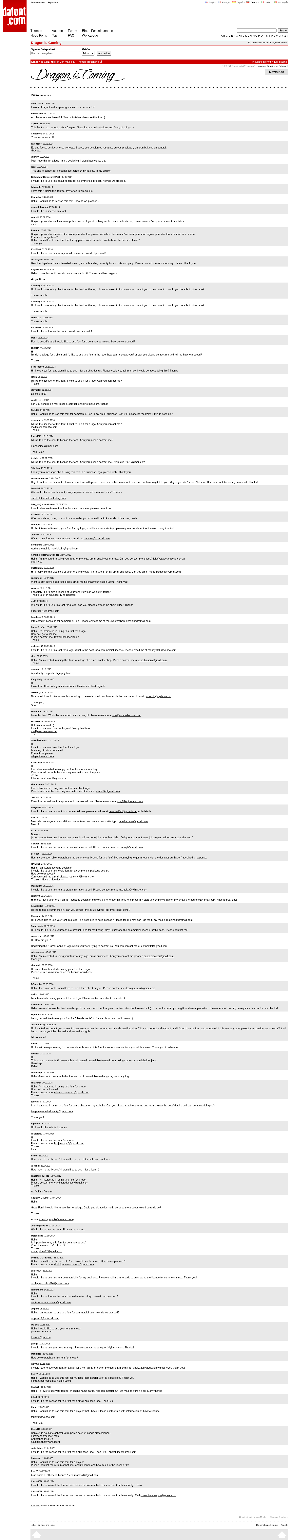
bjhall (34, 1397)
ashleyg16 (36, 1271)
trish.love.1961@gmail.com (129, 461)
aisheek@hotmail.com (97, 538)
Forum (72, 30)
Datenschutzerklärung (267, 1525)
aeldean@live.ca (39, 1225)
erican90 (35, 896)
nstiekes (35, 514)
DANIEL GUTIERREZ (41, 1257)
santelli (35, 217)
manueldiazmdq (39, 207)
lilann (34, 377)
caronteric (36, 144)
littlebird (35, 488)
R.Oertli (35, 1053)
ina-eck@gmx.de (40, 1337)
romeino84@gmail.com (179, 919)
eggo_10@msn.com (111, 1347)
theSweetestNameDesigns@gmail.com (128, 620)
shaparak (36, 965)
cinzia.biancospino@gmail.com (158, 1495)
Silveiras (35, 468)
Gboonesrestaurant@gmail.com (49, 778)
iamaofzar (36, 317)
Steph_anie (37, 926)
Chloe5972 (36, 133)
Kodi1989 (36, 249)
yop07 (34, 400)
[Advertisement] (102, 17)
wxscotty (36, 692)
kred (33, 167)
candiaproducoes (40, 1176)
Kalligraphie (280, 61)
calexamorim (37, 952)
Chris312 (35, 1429)
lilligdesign (37, 1072)
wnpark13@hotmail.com (45, 1318)
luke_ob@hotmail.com (43, 504)
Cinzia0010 (36, 1481)
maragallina (37, 1236)
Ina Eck (35, 1325)
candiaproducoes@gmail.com (71, 1182)
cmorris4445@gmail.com (123, 811)
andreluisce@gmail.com (122, 1451)
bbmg (34, 1407)
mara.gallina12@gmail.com (46, 1251)
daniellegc (36, 285)
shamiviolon (37, 784)
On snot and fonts (46, 1525)
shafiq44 (35, 524)
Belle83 (35, 410)
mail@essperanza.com (44, 426)
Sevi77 (34, 1374)
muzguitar (36, 886)
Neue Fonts (38, 35)
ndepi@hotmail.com (42, 756)
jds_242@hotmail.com (130, 801)
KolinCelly (36, 762)
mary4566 (36, 807)
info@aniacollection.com (126, 715)
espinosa (36, 1014)
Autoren (57, 30)
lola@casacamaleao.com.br (169, 558)
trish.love (36, 458)
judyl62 (35, 1364)
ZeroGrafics (37, 103)
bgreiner (35, 1123)
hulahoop (36, 1458)
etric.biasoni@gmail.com (152, 660)
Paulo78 (35, 1387)
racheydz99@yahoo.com (162, 650)
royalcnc (35, 864)
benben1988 (37, 367)
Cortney (35, 843)
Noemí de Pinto (39, 740)
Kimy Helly (36, 679)
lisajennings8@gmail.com (69, 1143)
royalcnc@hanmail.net (81, 876)
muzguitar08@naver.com (133, 889)
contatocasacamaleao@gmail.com (51, 1302)
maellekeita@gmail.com (64, 548)
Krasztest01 (37, 906)
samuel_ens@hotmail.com (83, 403)
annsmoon (36, 578)
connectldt (36, 936)
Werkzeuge (90, 35)
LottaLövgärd (38, 627)
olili (33, 817)
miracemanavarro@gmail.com (71, 1092)
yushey (35, 157)
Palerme (35, 230)
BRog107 (36, 854)
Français (226, 2)
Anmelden (35, 1505)
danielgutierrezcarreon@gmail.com (74, 1264)
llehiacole (36, 187)
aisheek (35, 534)
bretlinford (36, 545)
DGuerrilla (36, 984)
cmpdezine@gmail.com (44, 445)
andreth (35, 348)
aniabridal (36, 711)
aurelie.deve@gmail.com (133, 821)
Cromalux (36, 197)
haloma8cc (36, 1004)
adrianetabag (38, 1024)
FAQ (71, 35)
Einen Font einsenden (97, 30)
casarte (35, 588)
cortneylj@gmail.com (131, 847)
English (212, 2)
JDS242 (35, 797)
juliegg (34, 1343)
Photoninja (37, 568)
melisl (34, 994)
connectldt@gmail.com (154, 945)
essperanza (37, 420)
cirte (33, 656)
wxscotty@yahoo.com (158, 696)
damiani (35, 669)
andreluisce (37, 1448)
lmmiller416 (37, 617)
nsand (34, 1155)
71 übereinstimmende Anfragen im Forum (267, 42)
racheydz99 (37, 646)
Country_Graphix (40, 1198)
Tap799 (34, 123)
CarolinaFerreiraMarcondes (45, 555)
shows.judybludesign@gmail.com (152, 1367)
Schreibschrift (263, 61)
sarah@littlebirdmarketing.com (48, 498)
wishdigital (37, 259)
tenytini (35, 1101)
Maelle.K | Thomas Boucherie (82, 61)
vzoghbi (35, 1166)
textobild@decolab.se (66, 636)
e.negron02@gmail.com (201, 899)
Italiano (268, 2)
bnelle (34, 1043)
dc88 (33, 601)
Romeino (36, 916)
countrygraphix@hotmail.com (56, 1219)
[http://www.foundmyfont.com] (101, 61)
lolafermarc (37, 1290)
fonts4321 (36, 436)
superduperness (39, 478)
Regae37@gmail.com (168, 571)
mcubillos (36, 1354)
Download (277, 72)
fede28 (34, 1471)
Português (282, 2)
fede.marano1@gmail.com (83, 1475)
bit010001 (36, 327)
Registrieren (53, 2)
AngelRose (37, 269)
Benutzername (37, 2)
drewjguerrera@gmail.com (140, 988)
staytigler (36, 390)
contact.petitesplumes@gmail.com (51, 1380)
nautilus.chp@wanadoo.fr (45, 1441)
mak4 (34, 338)
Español (240, 2)
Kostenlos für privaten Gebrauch (272, 66)
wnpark (35, 1308)
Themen (36, 30)
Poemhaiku (37, 113)
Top (54, 35)
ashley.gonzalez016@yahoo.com (50, 1283)
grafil (33, 830)
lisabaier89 (36, 1134)
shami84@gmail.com (108, 791)
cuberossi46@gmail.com (45, 610)
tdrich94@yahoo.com (43, 1416)
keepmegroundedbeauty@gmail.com (52, 1111)
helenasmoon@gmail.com (99, 581)
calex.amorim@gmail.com (159, 956)
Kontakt (284, 1525)
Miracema (36, 1082)
